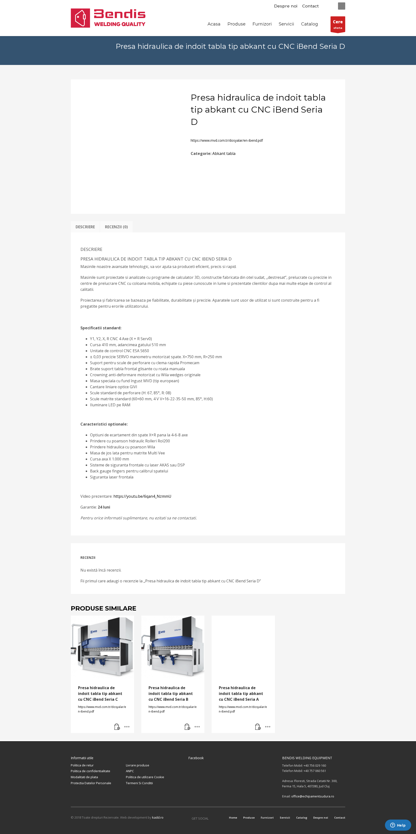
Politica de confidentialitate (90, 771)
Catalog (301, 817)
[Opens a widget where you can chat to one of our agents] (398, 826)
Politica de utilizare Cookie (145, 777)
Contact (310, 6)
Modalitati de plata (84, 777)
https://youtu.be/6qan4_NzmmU (142, 496)
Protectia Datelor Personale (91, 783)
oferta (338, 24)
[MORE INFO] (127, 727)
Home (233, 817)
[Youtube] (219, 818)
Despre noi (285, 6)
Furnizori (267, 817)
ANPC (130, 771)
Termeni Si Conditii (139, 783)
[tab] (85, 227)
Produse (249, 817)
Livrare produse (137, 765)
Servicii (285, 817)
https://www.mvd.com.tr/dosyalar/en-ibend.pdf (227, 140)
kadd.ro (157, 817)
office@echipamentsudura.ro (312, 796)
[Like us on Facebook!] (212, 818)
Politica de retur (82, 765)
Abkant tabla (223, 153)
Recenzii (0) (116, 226)
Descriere (85, 226)
